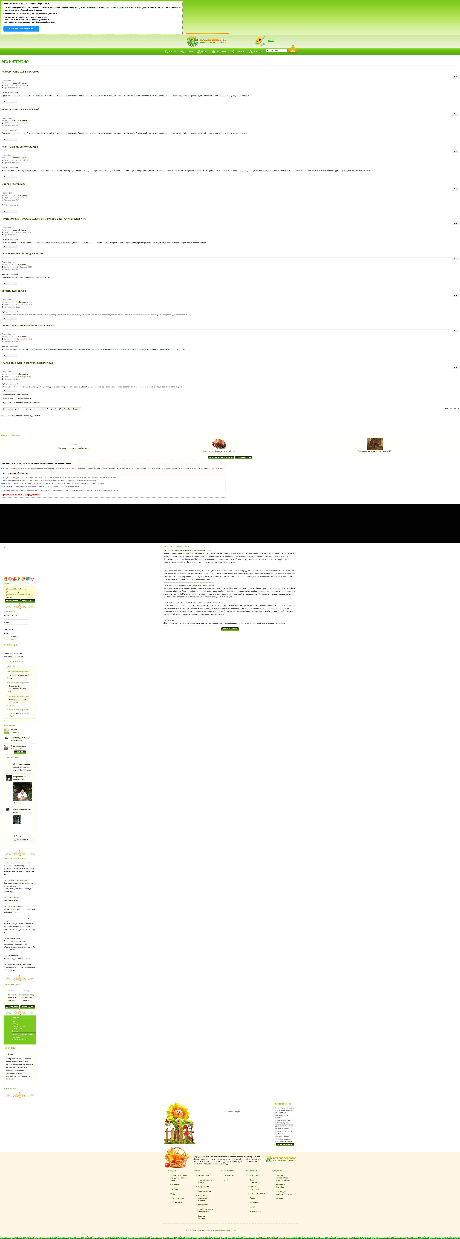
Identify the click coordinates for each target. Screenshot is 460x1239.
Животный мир (204, 1191)
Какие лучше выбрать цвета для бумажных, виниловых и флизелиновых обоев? (284, 1113)
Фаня (27, 764)
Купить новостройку (13, 184)
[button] (455, 76)
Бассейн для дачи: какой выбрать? (283, 1122)
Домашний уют (256, 1176)
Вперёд (67, 409)
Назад (16, 409)
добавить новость (285, 1144)
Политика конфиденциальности (226, 1230)
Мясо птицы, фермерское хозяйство (219, 451)
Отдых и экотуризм (254, 1188)
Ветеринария (203, 1187)
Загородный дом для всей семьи (17, 394)
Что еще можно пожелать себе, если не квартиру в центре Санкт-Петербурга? (44, 219)
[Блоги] (19, 579)
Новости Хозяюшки (20, 83)
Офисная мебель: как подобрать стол (23, 254)
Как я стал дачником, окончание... (18, 701)
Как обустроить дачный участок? (20, 72)
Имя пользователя (10, 615)
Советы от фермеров (202, 1217)
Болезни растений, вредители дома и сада (179, 1178)
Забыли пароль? (11, 637)
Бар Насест (15, 730)
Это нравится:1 (22, 840)
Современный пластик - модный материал (21, 403)
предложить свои (244, 457)
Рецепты (253, 1198)
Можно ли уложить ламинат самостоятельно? (283, 1133)
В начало (7, 409)
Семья (252, 1207)
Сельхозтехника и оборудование (205, 1210)
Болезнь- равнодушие (14, 291)
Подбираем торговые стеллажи (17, 398)
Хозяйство (16, 1037)
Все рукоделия (27, 1007)
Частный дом (177, 1202)
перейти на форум (230, 629)
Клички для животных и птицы (284, 1193)
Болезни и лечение (19, 1040)
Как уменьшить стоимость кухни (20, 147)
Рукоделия (254, 1202)
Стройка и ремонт (19, 1026)
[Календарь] (32, 579)
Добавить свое (12, 1007)
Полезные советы (257, 1194)
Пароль (6, 622)
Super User (11, 705)
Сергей (9, 678)
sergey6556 (18, 777)
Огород (15, 1024)
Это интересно (256, 1211)
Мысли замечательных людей (19, 714)
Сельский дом (17, 1029)
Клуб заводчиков (18, 746)
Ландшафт (175, 1185)
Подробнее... (10, 101)
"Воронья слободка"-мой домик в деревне (283, 1178)
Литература (229, 1176)
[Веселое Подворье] (14, 579)
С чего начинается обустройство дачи (283, 1140)
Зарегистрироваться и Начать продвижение (20, 495)
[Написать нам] (27, 579)
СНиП (226, 1180)
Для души (277, 1171)
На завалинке (25, 770)
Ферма (197, 1171)
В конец (76, 409)
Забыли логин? (10, 639)
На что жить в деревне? (19, 675)
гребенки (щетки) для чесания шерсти (26, 998)
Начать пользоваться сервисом (21, 29)
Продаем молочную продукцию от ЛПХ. (375, 451)
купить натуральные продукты (221, 457)
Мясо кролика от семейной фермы (73, 448)
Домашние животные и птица (23, 1035)
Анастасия (10, 667)
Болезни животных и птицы (206, 1181)
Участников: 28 (16, 749)
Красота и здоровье (254, 1181)
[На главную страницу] (6, 579)
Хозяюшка (251, 1171)
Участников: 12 (16, 732)
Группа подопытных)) (20, 738)
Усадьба (172, 1171)
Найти (292, 51)
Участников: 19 (16, 741)
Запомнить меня (9, 630)
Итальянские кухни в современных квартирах (27, 363)
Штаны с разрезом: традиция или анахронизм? (28, 326)
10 (60, 409)
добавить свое (27, 601)
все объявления (12, 601)
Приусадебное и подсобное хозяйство (205, 1198)
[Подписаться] (23, 579)
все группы (20, 752)
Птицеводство (204, 1205)
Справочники (227, 1171)
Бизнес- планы (204, 1176)
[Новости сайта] (10, 579)
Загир (8, 692)
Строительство (177, 1198)
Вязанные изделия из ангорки (12, 998)
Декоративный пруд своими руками (284, 1127)
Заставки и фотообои (280, 1186)
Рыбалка (279, 1198)
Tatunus (20, 764)
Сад (13, 1021)
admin (15, 810)
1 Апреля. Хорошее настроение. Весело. (17, 687)
